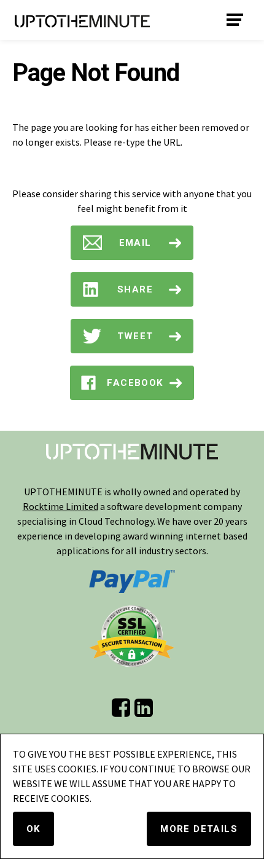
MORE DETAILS (199, 828)
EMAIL (135, 242)
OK (33, 828)
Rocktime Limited (60, 506)
